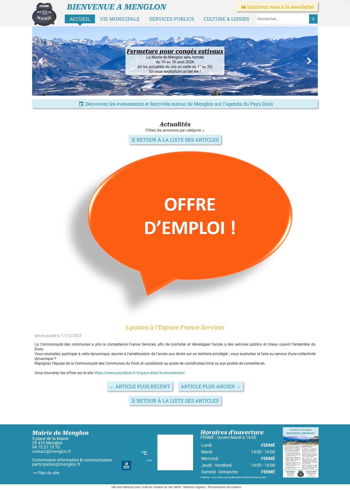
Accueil (80, 19)
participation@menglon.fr (56, 464)
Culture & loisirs (226, 19)
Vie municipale (120, 19)
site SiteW (174, 487)
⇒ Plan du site (46, 472)
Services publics (171, 19)
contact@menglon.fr (51, 451)
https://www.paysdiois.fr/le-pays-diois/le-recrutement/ (139, 373)
